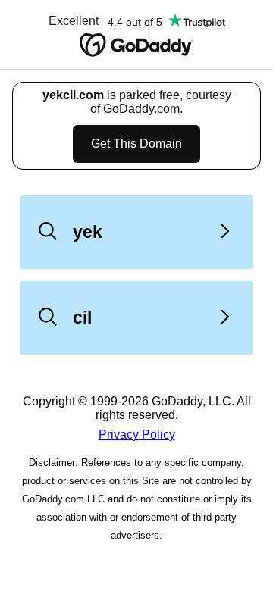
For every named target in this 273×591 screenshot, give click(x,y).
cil (82, 317)
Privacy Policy (137, 434)
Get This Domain (136, 143)
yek (87, 232)
